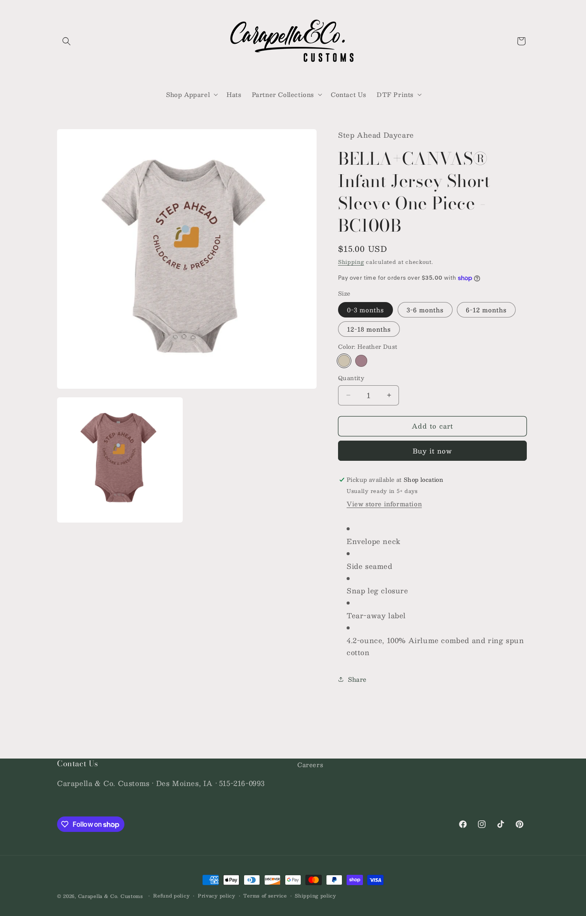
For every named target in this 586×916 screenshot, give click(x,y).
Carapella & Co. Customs (110, 896)
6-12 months (486, 310)
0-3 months (365, 310)
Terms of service (265, 896)
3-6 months (425, 310)
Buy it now (432, 450)
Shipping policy (315, 896)
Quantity (351, 378)
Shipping (351, 261)
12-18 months (369, 329)
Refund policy (171, 896)
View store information (384, 504)
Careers (310, 764)
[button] (66, 41)
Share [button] (357, 679)
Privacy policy (217, 896)
